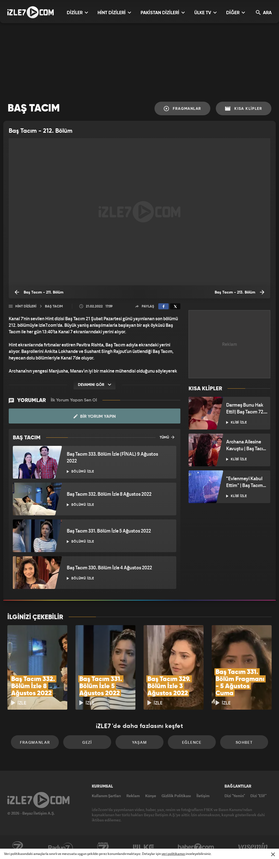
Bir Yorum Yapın (97, 417)
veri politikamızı (173, 853)
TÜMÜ (165, 437)
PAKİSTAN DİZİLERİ (160, 13)
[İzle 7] (30, 12)
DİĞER (233, 13)
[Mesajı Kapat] (273, 854)
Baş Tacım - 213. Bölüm (235, 292)
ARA (267, 13)
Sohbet (244, 742)
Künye (150, 795)
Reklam (133, 795)
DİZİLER (75, 13)
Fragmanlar (186, 109)
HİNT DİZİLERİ (112, 13)
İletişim (203, 795)
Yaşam (139, 742)
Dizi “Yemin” (235, 795)
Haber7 (196, 847)
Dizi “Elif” (258, 795)
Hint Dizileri (25, 306)
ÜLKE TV (203, 13)
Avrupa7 (103, 847)
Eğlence (192, 742)
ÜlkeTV (143, 847)
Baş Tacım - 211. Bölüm (43, 292)
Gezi (87, 742)
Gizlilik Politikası (176, 795)
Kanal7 (17, 847)
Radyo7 (60, 847)
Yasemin (253, 847)
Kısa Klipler (247, 109)
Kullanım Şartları (106, 795)
